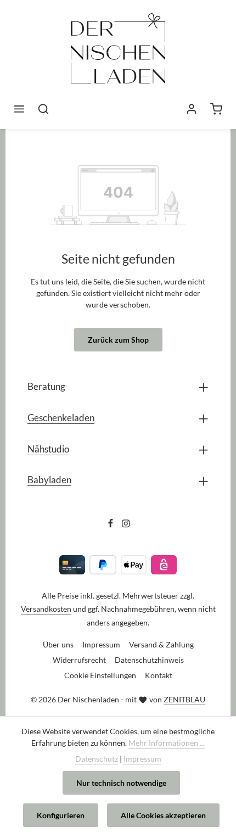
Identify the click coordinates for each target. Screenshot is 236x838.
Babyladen (49, 479)
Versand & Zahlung (161, 644)
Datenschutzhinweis (149, 659)
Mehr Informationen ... (166, 742)
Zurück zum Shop (118, 339)
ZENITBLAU (184, 699)
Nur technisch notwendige (121, 782)
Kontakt (158, 675)
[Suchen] (43, 109)
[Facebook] (111, 525)
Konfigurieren (61, 815)
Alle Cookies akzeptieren (163, 815)
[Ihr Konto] (192, 109)
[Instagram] (126, 525)
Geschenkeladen (60, 417)
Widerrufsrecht (79, 659)
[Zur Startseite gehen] (118, 56)
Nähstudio (48, 449)
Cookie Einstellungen (100, 675)
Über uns (58, 644)
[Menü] (19, 109)
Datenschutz (96, 758)
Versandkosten (46, 608)
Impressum (101, 644)
